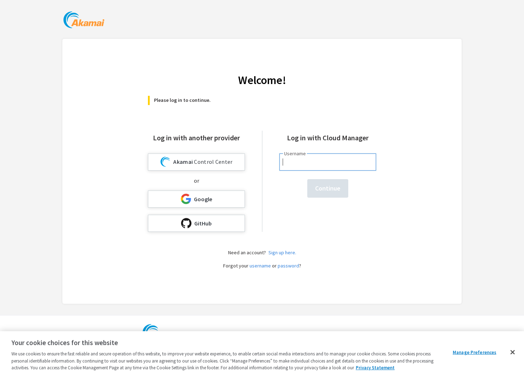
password (288, 265)
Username (295, 153)
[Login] (84, 20)
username (260, 265)
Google (203, 199)
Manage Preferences (474, 352)
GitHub (203, 223)
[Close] (512, 352)
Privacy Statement (375, 368)
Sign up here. (282, 252)
